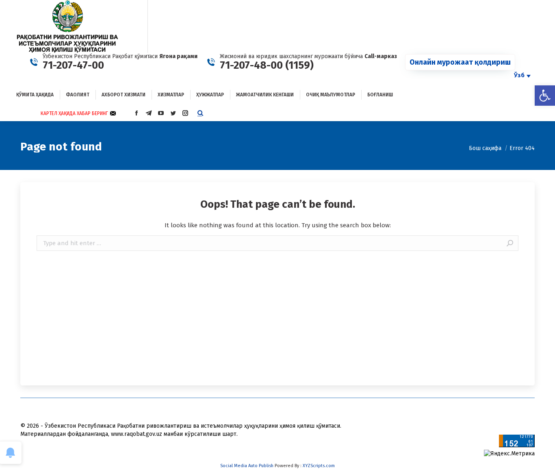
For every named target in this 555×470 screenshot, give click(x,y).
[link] (545, 95)
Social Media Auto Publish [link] (246, 465)
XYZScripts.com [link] (319, 465)
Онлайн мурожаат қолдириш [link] (460, 62)
